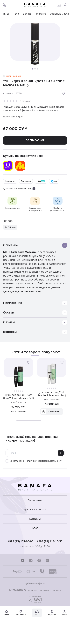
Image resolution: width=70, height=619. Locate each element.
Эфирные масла (59, 13)
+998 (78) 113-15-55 (50, 541)
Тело (16, 13)
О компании (35, 500)
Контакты (35, 518)
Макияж (41, 13)
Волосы (27, 13)
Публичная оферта (35, 583)
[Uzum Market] (8, 166)
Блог (35, 527)
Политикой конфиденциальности (43, 460)
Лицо (6, 13)
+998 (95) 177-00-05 (20, 541)
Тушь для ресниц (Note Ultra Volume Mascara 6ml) (18, 396)
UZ (59, 5)
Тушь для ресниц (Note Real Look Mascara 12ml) (52, 393)
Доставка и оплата (35, 509)
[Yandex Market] (20, 166)
